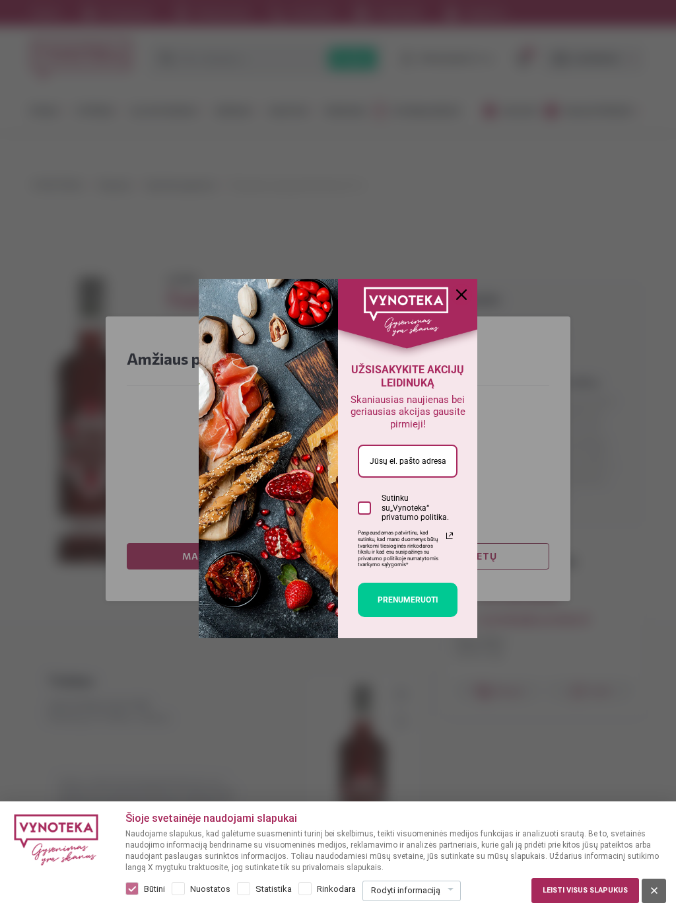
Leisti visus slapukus (585, 890)
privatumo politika (414, 517)
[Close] (461, 295)
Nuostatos (210, 889)
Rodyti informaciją (405, 890)
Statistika (273, 889)
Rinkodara (336, 889)
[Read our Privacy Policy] (449, 536)
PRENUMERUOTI (408, 600)
